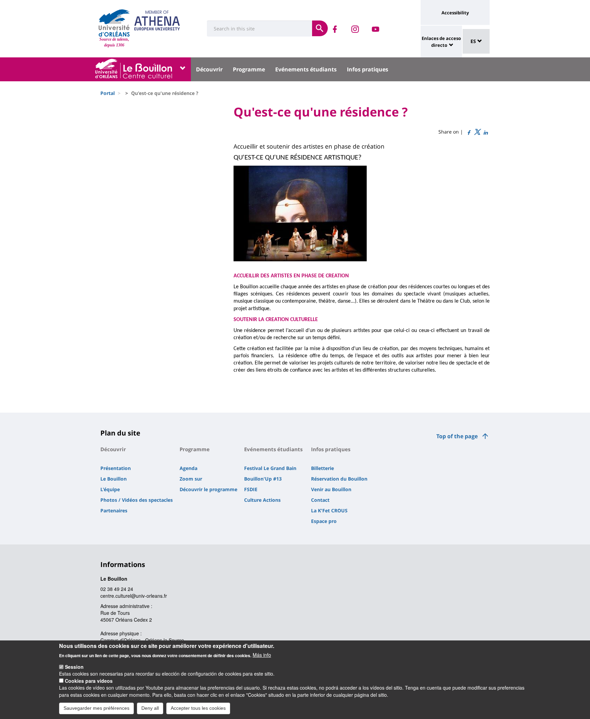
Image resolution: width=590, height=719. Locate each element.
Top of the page (457, 436)
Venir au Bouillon (331, 489)
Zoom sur (191, 478)
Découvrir (209, 69)
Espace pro (324, 521)
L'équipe (110, 489)
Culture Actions (262, 500)
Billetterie (322, 468)
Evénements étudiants (306, 69)
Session (74, 666)
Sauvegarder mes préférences (96, 708)
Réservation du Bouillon (339, 478)
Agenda (188, 468)
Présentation (115, 468)
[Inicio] (114, 23)
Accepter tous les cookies (198, 708)
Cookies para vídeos (89, 680)
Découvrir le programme (208, 489)
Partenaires (113, 510)
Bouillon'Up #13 (263, 478)
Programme (249, 69)
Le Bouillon (113, 478)
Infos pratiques (367, 69)
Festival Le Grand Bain (270, 468)
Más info (262, 654)
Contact (320, 500)
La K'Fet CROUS (329, 510)
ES (473, 41)
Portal (107, 93)
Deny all (150, 708)
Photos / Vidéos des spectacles (136, 500)
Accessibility (455, 13)
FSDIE (250, 489)
